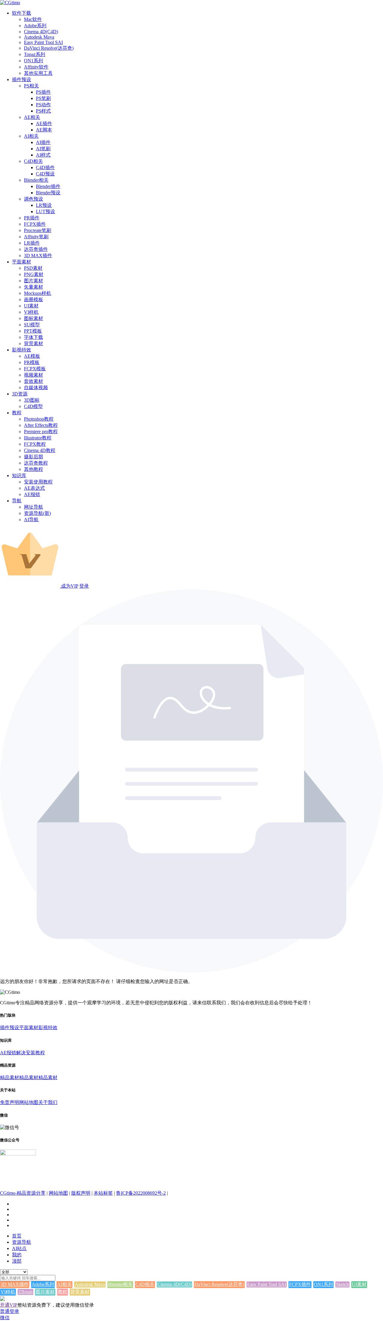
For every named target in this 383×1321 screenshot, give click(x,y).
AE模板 (32, 356)
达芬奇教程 (36, 462)
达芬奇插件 (36, 249)
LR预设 (44, 205)
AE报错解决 (13, 1052)
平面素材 (21, 261)
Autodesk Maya (39, 37)
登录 (84, 586)
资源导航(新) (37, 513)
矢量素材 (33, 286)
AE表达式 (34, 488)
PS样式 (43, 110)
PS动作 (43, 104)
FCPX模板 (35, 368)
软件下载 (21, 13)
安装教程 (35, 1052)
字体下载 (33, 337)
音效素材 (33, 381)
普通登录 (9, 1311)
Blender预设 (48, 192)
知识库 (19, 475)
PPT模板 (33, 330)
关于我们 (47, 1102)
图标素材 (33, 318)
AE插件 (44, 123)
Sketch (342, 1284)
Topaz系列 (34, 54)
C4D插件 (45, 167)
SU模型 (32, 324)
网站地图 (28, 1102)
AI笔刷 (43, 148)
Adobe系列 (35, 25)
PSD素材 (33, 268)
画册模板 (33, 299)
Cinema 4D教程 (39, 450)
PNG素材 (33, 274)
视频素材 (33, 374)
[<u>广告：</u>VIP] (2, 1299)
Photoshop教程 (39, 418)
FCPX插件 (35, 224)
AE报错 (32, 494)
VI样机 (31, 312)
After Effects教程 (41, 425)
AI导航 (31, 519)
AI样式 (43, 154)
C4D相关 (33, 161)
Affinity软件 (36, 66)
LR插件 (32, 242)
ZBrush (25, 1291)
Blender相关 (36, 180)
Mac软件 (33, 19)
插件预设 (21, 79)
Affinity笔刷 (36, 236)
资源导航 (21, 1242)
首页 (17, 1235)
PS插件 (43, 92)
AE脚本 (44, 129)
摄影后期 (33, 456)
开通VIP (8, 1305)
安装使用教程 (38, 481)
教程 (17, 412)
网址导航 (33, 506)
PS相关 (31, 85)
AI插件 (43, 142)
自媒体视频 (36, 387)
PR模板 (31, 362)
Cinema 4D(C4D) (41, 31)
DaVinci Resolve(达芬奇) (49, 48)
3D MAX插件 (38, 255)
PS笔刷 (43, 98)
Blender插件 (48, 186)
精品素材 (9, 1077)
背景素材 (33, 343)
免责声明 (9, 1102)
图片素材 (33, 280)
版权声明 (80, 1193)
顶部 (17, 1261)
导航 (17, 500)
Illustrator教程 (37, 437)
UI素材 (31, 305)
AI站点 (19, 1248)
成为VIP (69, 586)
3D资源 (20, 393)
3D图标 (31, 400)
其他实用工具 (38, 73)
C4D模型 (33, 406)
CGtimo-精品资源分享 (22, 1193)
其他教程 (33, 469)
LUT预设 (45, 211)
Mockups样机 (37, 293)
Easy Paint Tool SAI (43, 42)
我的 (17, 1254)
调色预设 (33, 198)
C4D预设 (45, 173)
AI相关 (31, 136)
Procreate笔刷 (37, 230)
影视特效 (21, 349)
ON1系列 (33, 60)
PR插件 (31, 217)
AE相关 (32, 117)
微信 (5, 1317)
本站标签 (103, 1193)
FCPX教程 (35, 444)
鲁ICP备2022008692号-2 (141, 1193)
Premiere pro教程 (41, 431)
